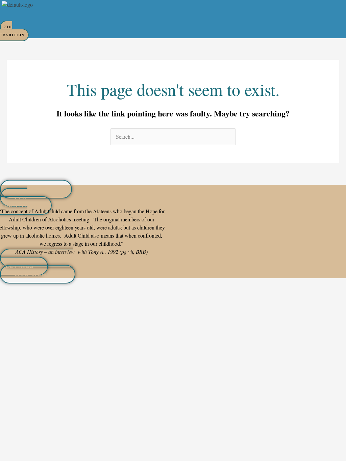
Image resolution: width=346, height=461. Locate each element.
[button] (135, 15)
